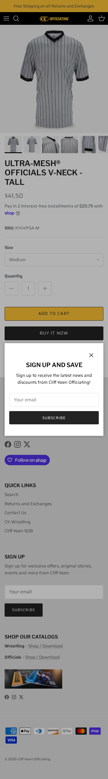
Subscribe (53, 418)
